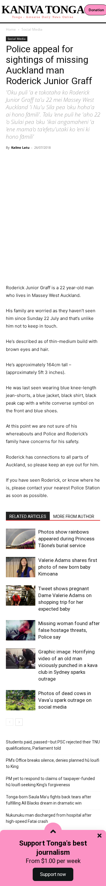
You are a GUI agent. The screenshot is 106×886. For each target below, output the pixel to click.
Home (11, 29)
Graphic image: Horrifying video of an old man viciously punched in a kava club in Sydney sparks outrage (67, 665)
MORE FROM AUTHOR (73, 516)
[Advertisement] (53, 208)
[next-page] (19, 722)
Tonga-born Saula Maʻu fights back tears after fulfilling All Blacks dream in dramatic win (48, 800)
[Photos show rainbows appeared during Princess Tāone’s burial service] (20, 539)
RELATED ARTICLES (27, 516)
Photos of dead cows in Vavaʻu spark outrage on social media (65, 700)
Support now (53, 874)
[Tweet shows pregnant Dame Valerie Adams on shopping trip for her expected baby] (20, 595)
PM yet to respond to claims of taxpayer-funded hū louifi (50, 781)
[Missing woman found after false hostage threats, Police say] (20, 630)
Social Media (31, 29)
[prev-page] (9, 722)
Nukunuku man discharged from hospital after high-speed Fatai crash (49, 818)
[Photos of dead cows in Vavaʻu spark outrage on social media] (20, 700)
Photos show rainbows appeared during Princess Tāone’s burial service (66, 538)
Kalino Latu (20, 147)
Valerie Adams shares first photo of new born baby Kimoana (67, 567)
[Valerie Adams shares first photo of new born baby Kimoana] (20, 567)
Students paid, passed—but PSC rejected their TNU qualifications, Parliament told (53, 745)
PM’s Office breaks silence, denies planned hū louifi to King (52, 763)
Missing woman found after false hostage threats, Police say (69, 630)
